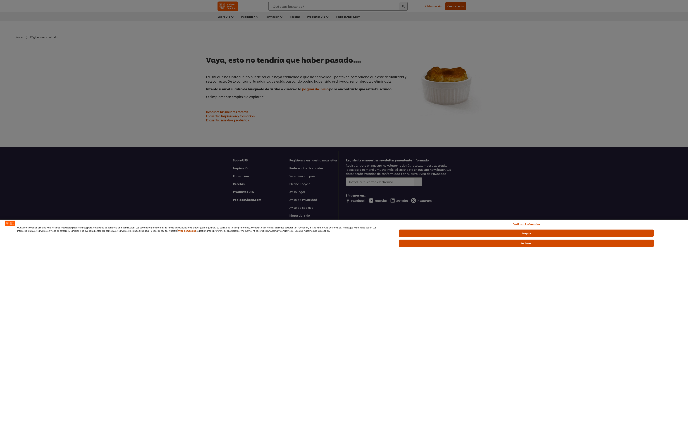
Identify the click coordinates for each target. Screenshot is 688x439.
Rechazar (526, 243)
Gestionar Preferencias (526, 224)
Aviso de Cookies (187, 230)
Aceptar (526, 233)
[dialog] (344, 329)
